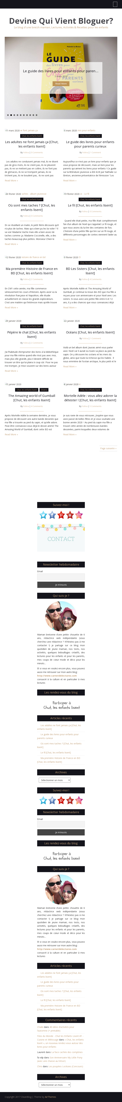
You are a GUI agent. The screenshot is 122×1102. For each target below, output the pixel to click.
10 (36, 115)
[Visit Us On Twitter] (43, 514)
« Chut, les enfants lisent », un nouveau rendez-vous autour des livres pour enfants (60, 1043)
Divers (44, 389)
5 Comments (96, 406)
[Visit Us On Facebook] (52, 514)
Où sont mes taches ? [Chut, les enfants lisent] (62, 70)
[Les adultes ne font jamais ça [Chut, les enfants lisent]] (21, 130)
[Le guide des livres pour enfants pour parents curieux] (79, 130)
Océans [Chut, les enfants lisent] (90, 332)
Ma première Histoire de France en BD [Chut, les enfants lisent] (32, 271)
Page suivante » (108, 448)
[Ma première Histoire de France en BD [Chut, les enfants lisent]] (25, 257)
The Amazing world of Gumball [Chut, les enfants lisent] (31, 398)
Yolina (26, 152)
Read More (61, 83)
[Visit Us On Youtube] (69, 514)
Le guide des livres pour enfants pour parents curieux (90, 144)
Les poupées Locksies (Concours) (65, 1066)
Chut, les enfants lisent (32, 136)
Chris (39, 1066)
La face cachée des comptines (67, 1052)
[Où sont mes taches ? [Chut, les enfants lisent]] (25, 193)
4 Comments (96, 279)
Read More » (11, 180)
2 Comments (37, 279)
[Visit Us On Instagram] (78, 514)
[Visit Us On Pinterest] (61, 514)
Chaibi (40, 1026)
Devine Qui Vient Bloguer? (61, 20)
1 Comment (95, 152)
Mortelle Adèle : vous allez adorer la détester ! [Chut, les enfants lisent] (90, 398)
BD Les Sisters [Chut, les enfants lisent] (90, 271)
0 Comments (37, 152)
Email (40, 571)
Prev (7, 77)
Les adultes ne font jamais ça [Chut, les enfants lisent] (31, 144)
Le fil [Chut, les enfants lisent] (90, 205)
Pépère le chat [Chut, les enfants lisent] (31, 334)
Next (114, 77)
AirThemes (50, 1096)
